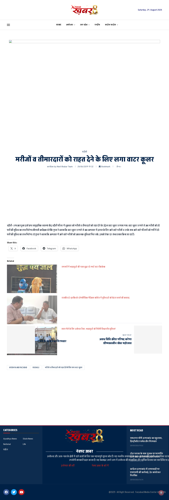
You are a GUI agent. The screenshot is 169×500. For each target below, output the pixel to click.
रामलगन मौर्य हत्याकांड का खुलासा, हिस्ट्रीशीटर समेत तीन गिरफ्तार (146, 439)
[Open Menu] (8, 24)
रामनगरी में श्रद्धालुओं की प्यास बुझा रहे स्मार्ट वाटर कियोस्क (83, 266)
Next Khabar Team (65, 166)
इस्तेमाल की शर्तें (68, 465)
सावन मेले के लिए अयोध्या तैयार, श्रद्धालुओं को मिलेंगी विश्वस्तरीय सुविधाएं (89, 328)
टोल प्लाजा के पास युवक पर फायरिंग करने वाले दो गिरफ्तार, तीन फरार (146, 455)
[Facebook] (6, 492)
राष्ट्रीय (97, 24)
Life (24, 444)
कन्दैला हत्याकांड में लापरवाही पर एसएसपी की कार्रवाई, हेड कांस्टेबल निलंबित (145, 472)
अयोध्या (69, 24)
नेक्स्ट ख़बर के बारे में (100, 465)
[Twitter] (14, 492)
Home (58, 24)
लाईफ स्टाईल (110, 24)
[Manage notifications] (161, 492)
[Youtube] (21, 492)
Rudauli (36, 367)
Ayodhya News (10, 439)
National (7, 444)
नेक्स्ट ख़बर (84, 451)
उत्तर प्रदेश (83, 24)
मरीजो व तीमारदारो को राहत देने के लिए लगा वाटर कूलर (63, 367)
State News (28, 439)
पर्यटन (5, 449)
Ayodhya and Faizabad (18, 367)
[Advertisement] (84, 195)
